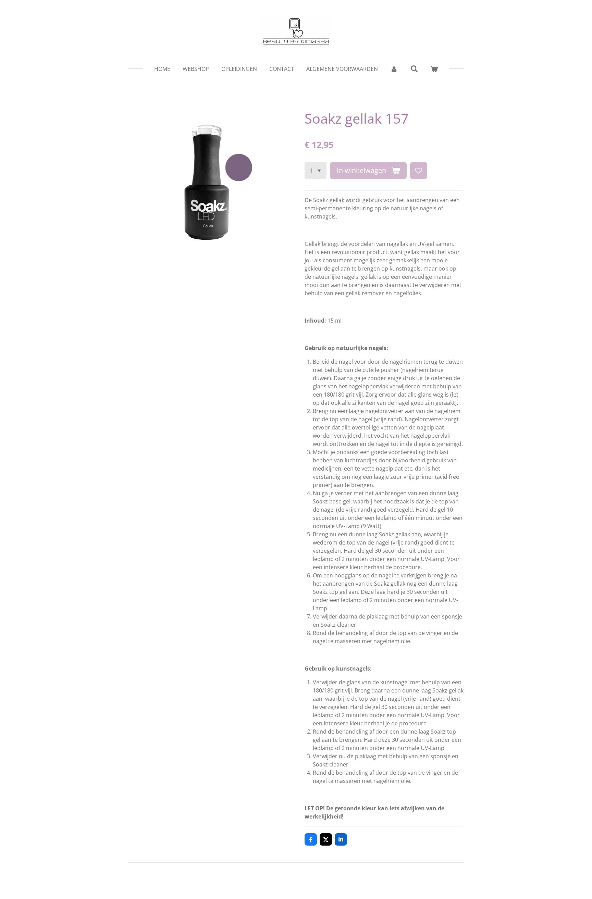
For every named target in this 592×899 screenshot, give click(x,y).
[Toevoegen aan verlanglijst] (418, 170)
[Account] (394, 69)
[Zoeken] (414, 68)
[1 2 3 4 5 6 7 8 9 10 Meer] (315, 170)
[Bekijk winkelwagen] (434, 69)
